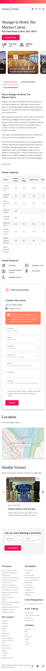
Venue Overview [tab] (10, 82)
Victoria (4, 655)
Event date (10, 372)
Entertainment (29, 575)
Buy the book (29, 613)
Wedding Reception (8, 612)
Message (10, 381)
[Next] (42, 62)
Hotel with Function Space (10, 590)
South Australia (7, 648)
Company (10, 329)
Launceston (5, 633)
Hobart (4, 631)
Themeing (28, 590)
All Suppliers (30, 566)
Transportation (29, 592)
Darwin (4, 628)
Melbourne (5, 636)
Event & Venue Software (32, 578)
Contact (27, 644)
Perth (3, 643)
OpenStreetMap (31, 458)
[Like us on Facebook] (32, 666)
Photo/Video (29, 582)
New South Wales (7, 638)
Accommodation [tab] (11, 87)
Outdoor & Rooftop (8, 597)
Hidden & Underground (9, 585)
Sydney (4, 650)
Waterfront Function (8, 610)
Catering (27, 573)
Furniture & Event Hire (32, 580)
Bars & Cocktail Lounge (9, 570)
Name (9, 337)
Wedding (27, 595)
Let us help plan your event (33, 604)
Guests (9, 363)
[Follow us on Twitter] (38, 666)
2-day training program (32, 615)
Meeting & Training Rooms (10, 592)
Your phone (11, 355)
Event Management (34, 600)
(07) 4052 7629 (15, 305)
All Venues (7, 566)
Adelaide (4, 621)
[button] (23, 443)
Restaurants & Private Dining (11, 602)
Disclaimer (28, 636)
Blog (26, 631)
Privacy (27, 639)
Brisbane (4, 623)
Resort (4, 600)
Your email (11, 346)
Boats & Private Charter (9, 573)
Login (26, 634)
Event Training (31, 608)
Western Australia (7, 658)
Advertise (28, 629)
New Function (6, 595)
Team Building (29, 587)
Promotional (28, 585)
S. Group (12, 667)
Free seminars (29, 620)
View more (6, 164)
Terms (27, 641)
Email (28, 538)
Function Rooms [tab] (28, 82)
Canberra (5, 626)
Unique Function (7, 605)
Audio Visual (29, 570)
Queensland (5, 645)
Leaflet (22, 458)
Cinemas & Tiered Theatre (10, 578)
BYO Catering (6, 575)
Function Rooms (7, 582)
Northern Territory (7, 641)
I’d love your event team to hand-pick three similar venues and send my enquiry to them (24, 393)
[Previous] (3, 62)
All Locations (8, 617)
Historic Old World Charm (10, 587)
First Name (9, 538)
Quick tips (28, 618)
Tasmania (5, 653)
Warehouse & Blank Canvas (10, 607)
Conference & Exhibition (9, 580)
